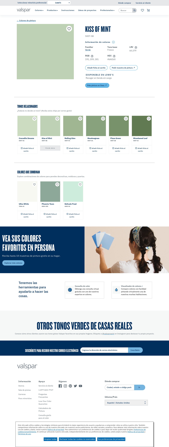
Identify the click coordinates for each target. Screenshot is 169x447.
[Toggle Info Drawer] (113, 42)
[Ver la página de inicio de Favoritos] (142, 10)
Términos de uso (24, 434)
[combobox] (126, 10)
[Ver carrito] (148, 10)
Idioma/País (111, 397)
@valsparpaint (108, 333)
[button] (135, 47)
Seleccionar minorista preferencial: (32, 2)
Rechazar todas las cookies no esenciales (77, 439)
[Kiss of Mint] (69, 29)
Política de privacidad (55, 429)
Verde (88, 50)
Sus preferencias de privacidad (111, 439)
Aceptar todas (50, 439)
